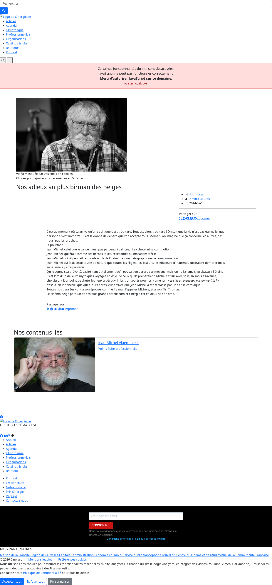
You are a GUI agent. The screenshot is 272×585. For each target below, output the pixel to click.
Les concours (15, 483)
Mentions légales (40, 559)
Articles (11, 21)
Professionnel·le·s (18, 34)
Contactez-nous (17, 500)
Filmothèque (14, 30)
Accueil (11, 440)
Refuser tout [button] (36, 581)
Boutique (12, 48)
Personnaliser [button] (60, 581)
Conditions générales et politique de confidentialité (136, 538)
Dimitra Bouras (199, 199)
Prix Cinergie (15, 492)
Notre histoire (16, 487)
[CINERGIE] (15, 16)
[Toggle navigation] (3, 60)
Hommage (196, 194)
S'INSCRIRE (101, 525)
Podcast (11, 52)
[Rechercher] (4, 10)
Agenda (11, 26)
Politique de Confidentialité (42, 573)
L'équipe (11, 496)
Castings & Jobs (17, 43)
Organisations (16, 39)
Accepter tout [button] (11, 581)
